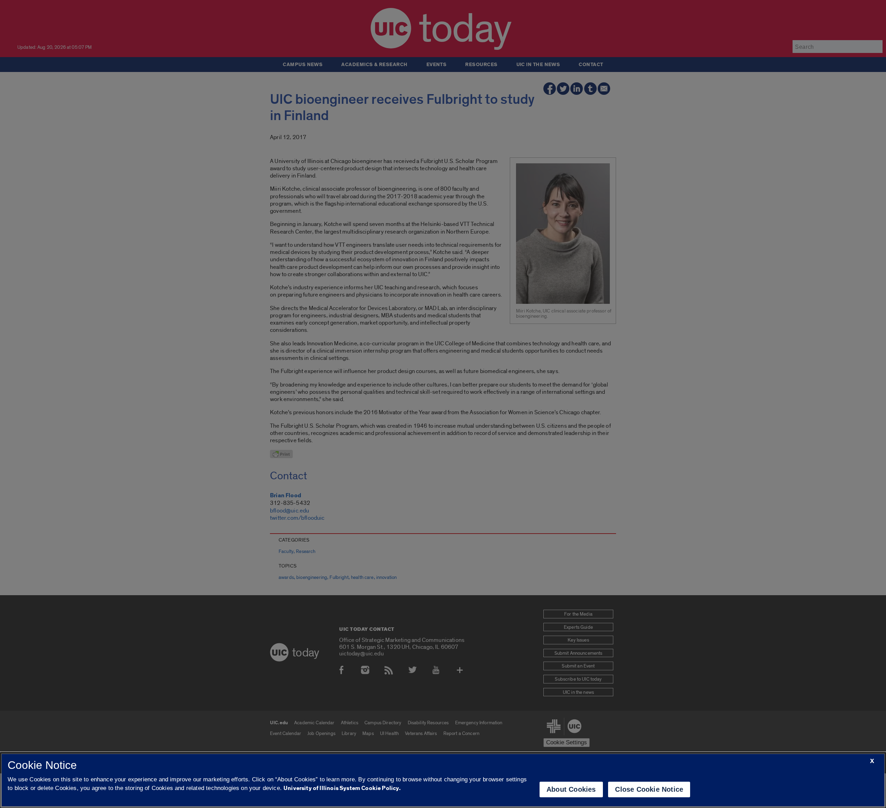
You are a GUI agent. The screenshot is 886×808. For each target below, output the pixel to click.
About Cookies (571, 789)
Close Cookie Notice (649, 789)
